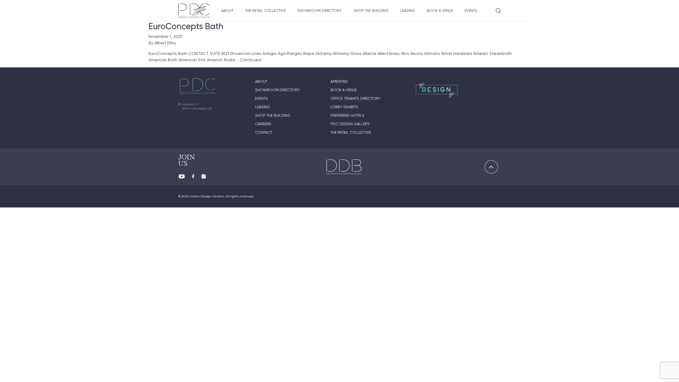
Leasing (407, 10)
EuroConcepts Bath (186, 26)
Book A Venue (440, 10)
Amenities (339, 81)
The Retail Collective (265, 10)
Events (471, 10)
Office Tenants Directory (355, 98)
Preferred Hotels (347, 115)
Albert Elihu (165, 42)
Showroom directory (319, 10)
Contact (263, 132)
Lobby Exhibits (344, 107)
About (227, 10)
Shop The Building (371, 10)
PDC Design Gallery (350, 124)
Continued (250, 59)
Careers (263, 124)
